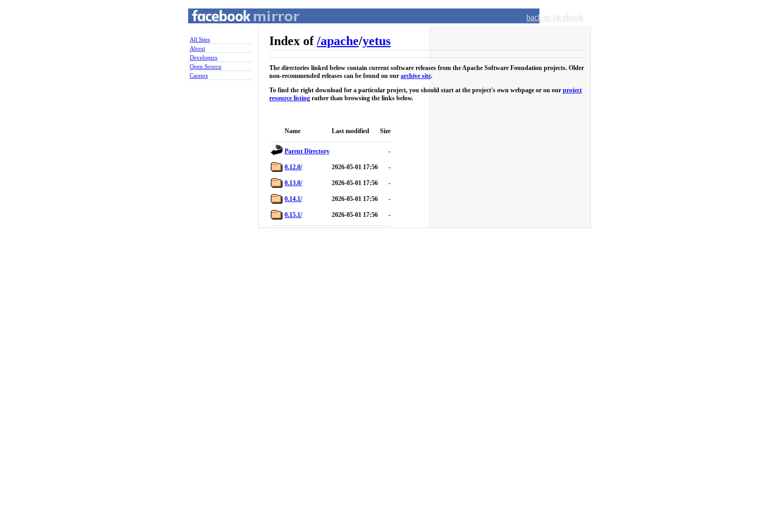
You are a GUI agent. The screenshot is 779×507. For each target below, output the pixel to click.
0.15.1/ (293, 214)
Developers (203, 57)
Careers (199, 75)
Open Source (206, 66)
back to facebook (554, 17)
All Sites (200, 39)
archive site (416, 76)
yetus (376, 41)
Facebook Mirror (236, 28)
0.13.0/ (293, 183)
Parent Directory (307, 151)
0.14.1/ (293, 199)
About (197, 48)
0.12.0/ (293, 167)
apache (340, 41)
